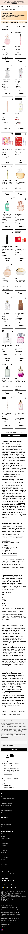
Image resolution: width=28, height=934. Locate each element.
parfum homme (18, 697)
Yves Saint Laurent (6, 592)
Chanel (3, 597)
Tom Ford (4, 605)
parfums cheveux (9, 636)
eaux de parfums (21, 500)
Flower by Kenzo (6, 552)
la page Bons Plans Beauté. (6, 894)
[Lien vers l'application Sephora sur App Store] (14, 887)
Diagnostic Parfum (10, 713)
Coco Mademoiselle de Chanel (10, 542)
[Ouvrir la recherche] (19, 6)
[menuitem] (22, 6)
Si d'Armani (5, 545)
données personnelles (6, 735)
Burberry (4, 600)
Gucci (3, 599)
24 (11, 756)
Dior (3, 594)
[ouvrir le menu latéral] (2, 6)
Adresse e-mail (4, 740)
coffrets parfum (8, 677)
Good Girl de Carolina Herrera (10, 553)
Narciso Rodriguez (6, 602)
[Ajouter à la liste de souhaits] (12, 33)
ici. (6, 892)
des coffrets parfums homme (13, 691)
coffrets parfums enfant (8, 692)
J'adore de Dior (6, 541)
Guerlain (4, 595)
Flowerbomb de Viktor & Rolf (9, 555)
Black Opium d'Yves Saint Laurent (10, 544)
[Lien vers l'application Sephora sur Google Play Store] (6, 887)
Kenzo (3, 603)
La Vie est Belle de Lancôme (9, 548)
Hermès (4, 606)
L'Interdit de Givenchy (7, 550)
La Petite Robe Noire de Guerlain (10, 547)
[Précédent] (7, 756)
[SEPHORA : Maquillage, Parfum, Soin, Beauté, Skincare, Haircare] (7, 6)
